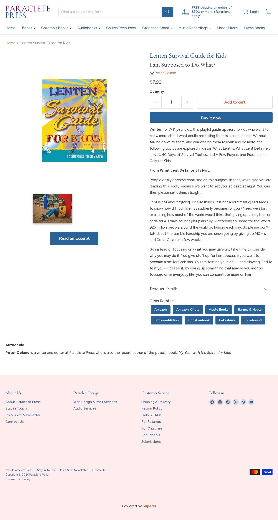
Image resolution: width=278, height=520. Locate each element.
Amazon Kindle (187, 309)
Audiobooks (87, 28)
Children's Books (55, 28)
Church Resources (121, 28)
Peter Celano (165, 73)
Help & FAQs (151, 415)
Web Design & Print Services (95, 402)
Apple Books (218, 309)
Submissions (151, 442)
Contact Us (14, 422)
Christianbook (199, 320)
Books (27, 28)
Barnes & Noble (249, 309)
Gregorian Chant (156, 28)
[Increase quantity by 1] (187, 102)
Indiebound (253, 320)
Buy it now (211, 118)
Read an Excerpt (74, 238)
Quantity (157, 92)
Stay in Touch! (16, 408)
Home (10, 28)
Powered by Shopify (17, 479)
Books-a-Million (166, 320)
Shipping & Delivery (155, 402)
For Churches (151, 428)
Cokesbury (227, 320)
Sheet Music (227, 28)
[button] (211, 289)
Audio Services (84, 408)
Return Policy (151, 408)
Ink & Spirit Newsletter (22, 415)
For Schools (150, 435)
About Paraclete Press (23, 402)
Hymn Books (254, 28)
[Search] (167, 12)
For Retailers (151, 422)
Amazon (160, 309)
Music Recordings (193, 28)
